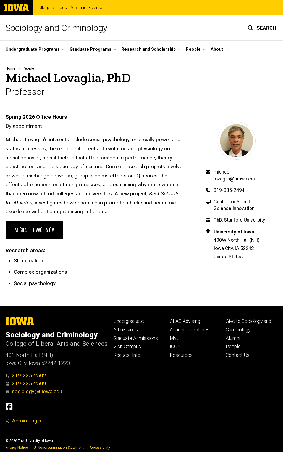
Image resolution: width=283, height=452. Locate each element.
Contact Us (238, 355)
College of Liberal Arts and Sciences (71, 7)
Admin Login (26, 421)
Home (10, 68)
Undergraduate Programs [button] (33, 49)
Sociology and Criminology (56, 27)
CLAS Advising (185, 321)
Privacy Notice (17, 447)
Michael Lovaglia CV (34, 229)
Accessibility (100, 447)
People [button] (193, 49)
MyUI (175, 338)
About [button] (217, 49)
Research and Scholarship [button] (148, 49)
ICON (175, 346)
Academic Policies (189, 330)
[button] (262, 27)
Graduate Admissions (135, 338)
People (28, 68)
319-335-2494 (229, 190)
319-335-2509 (29, 383)
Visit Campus (127, 346)
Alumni (233, 338)
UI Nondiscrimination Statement (59, 447)
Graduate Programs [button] (90, 49)
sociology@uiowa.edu (37, 391)
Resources (181, 355)
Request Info (126, 355)
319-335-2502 (29, 375)
